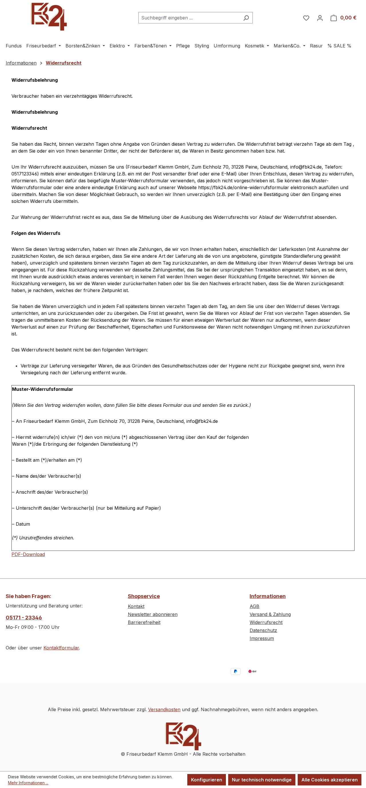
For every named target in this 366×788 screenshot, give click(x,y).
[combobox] (189, 17)
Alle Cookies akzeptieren (329, 780)
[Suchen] (246, 17)
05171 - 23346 (24, 618)
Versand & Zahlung (270, 614)
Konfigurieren (206, 780)
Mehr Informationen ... (28, 782)
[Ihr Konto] (320, 17)
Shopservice (144, 596)
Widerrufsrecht (266, 622)
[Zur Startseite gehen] (49, 16)
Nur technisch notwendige (262, 780)
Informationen (268, 596)
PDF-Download (28, 554)
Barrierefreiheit (144, 622)
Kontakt (136, 606)
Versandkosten (164, 709)
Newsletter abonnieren (153, 614)
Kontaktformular (61, 648)
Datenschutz (263, 630)
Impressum (262, 638)
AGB (254, 606)
